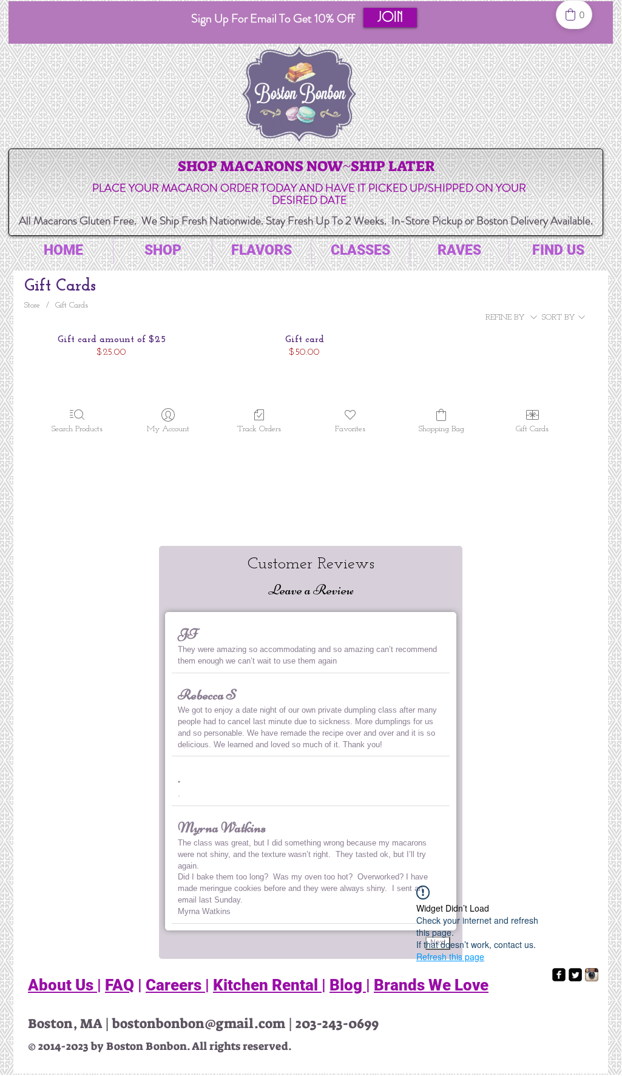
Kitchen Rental (267, 985)
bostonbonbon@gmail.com (198, 1023)
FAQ (119, 985)
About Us (62, 985)
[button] (390, 17)
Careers (175, 985)
